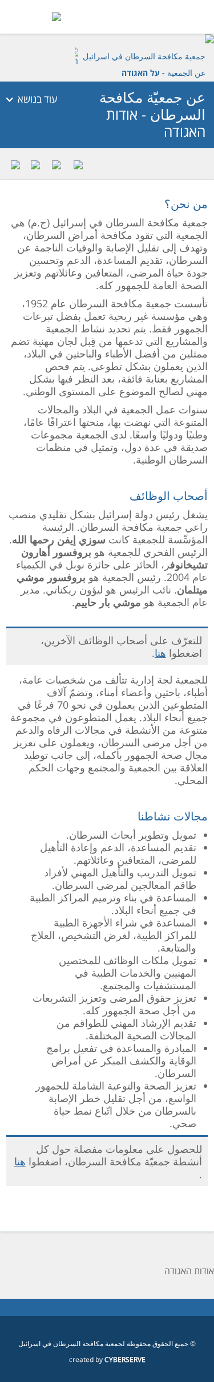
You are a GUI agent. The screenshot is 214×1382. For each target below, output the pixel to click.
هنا (160, 653)
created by (107, 1359)
